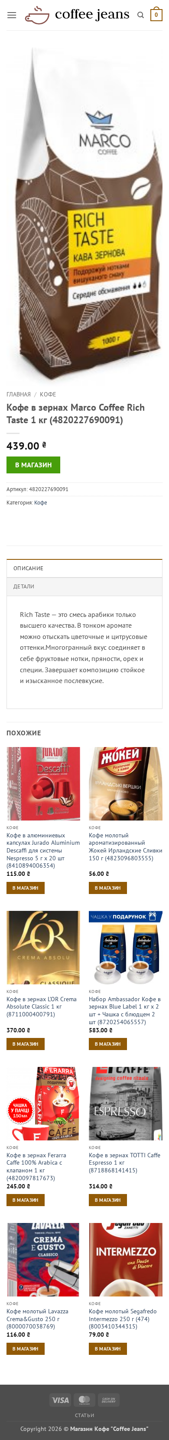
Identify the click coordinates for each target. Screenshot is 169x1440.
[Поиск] (140, 15)
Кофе (48, 394)
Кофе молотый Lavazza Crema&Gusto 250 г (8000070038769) (37, 1319)
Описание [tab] (28, 568)
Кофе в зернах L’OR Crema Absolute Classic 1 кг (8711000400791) (41, 1007)
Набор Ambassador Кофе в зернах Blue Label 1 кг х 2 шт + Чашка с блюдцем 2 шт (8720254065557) (125, 1011)
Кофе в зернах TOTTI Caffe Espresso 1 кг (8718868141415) (124, 1163)
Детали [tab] (24, 586)
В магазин (33, 464)
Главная (18, 394)
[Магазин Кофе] (77, 15)
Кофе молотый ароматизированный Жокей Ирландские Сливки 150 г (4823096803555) (125, 847)
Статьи (84, 1415)
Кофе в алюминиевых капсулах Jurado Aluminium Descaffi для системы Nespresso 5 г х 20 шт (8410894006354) (43, 851)
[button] (11, 15)
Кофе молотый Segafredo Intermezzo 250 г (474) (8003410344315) (123, 1319)
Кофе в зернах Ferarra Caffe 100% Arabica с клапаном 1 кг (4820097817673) (36, 1167)
